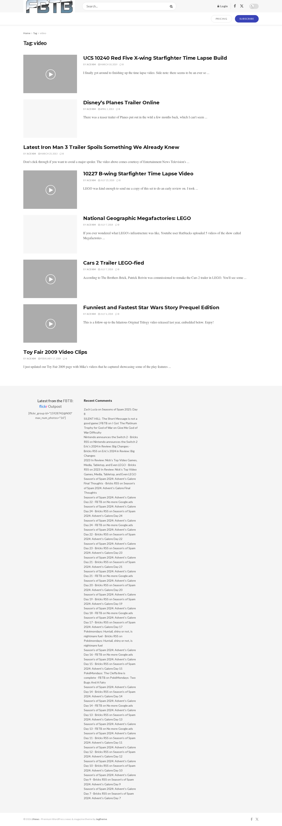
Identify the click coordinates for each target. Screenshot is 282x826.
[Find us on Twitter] (242, 6)
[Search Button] (172, 6)
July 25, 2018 (107, 180)
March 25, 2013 (48, 153)
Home (26, 33)
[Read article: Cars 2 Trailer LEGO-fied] (50, 279)
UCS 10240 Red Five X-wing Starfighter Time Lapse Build (155, 58)
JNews (35, 819)
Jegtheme (101, 819)
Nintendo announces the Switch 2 (115, 441)
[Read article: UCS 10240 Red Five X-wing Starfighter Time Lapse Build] (50, 74)
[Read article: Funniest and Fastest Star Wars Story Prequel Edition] (50, 323)
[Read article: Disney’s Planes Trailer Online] (50, 118)
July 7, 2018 (106, 224)
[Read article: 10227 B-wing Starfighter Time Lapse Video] (50, 189)
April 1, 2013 (107, 109)
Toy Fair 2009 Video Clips (55, 352)
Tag (35, 33)
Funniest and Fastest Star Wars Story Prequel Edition (151, 307)
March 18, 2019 (108, 64)
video (43, 33)
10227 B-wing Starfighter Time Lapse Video (138, 174)
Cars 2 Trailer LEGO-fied (113, 263)
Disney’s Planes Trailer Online (121, 103)
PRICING (221, 18)
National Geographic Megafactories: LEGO (137, 218)
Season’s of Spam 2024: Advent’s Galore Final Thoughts (109, 487)
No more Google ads (120, 502)
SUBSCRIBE (246, 18)
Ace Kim (91, 64)
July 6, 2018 (106, 314)
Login (224, 6)
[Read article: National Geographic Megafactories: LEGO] (50, 234)
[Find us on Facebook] (235, 6)
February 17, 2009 (50, 358)
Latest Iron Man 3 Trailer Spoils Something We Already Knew (101, 147)
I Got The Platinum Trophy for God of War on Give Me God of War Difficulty (110, 427)
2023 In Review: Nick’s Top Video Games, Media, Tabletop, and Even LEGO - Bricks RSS (110, 464)
